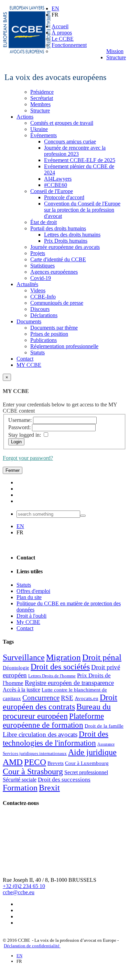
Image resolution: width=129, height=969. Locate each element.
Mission (114, 51)
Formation (20, 787)
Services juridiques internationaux (35, 753)
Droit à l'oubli (31, 616)
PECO (35, 762)
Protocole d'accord (64, 197)
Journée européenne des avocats (65, 247)
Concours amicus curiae (70, 141)
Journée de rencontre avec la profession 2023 (75, 151)
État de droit (43, 222)
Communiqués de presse (56, 303)
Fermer (13, 470)
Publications (43, 340)
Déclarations (43, 315)
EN (55, 8)
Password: (19, 427)
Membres (40, 104)
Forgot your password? (28, 458)
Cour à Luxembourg (87, 763)
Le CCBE (63, 39)
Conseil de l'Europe (51, 191)
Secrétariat (41, 98)
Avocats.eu (86, 698)
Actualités (27, 284)
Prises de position (49, 334)
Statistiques (42, 266)
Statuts (37, 352)
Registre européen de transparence (69, 682)
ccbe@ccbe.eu (18, 892)
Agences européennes (54, 272)
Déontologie (16, 667)
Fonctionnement (69, 45)
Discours (40, 309)
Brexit (49, 787)
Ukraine (39, 129)
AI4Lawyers (58, 179)
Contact (25, 359)
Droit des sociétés (60, 666)
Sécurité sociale (19, 780)
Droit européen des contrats (60, 702)
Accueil (60, 26)
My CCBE (28, 622)
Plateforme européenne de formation (53, 720)
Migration (63, 657)
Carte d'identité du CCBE (58, 259)
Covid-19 (40, 278)
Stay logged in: (24, 435)
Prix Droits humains (65, 241)
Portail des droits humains (58, 228)
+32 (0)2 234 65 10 (24, 886)
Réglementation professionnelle (64, 346)
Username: (20, 420)
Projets (37, 253)
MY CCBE (29, 365)
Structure (116, 57)
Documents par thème (54, 328)
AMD (13, 762)
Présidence (42, 92)
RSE (67, 697)
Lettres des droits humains (72, 235)
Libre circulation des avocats (40, 734)
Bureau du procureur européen (57, 711)
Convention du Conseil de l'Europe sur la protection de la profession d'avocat (82, 210)
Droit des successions (64, 779)
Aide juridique (92, 752)
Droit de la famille (104, 726)
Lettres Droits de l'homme (52, 675)
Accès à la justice (21, 690)
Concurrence (41, 698)
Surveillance (24, 657)
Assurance (106, 744)
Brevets (55, 763)
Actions (25, 117)
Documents (29, 321)
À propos (62, 33)
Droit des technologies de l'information (55, 738)
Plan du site (29, 597)
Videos (37, 290)
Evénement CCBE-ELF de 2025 (79, 160)
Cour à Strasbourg (33, 771)
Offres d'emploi (33, 591)
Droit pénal (101, 657)
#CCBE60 (55, 185)
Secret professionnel (86, 772)
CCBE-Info (43, 297)
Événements (43, 135)
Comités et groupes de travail (61, 123)
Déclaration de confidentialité (32, 945)
